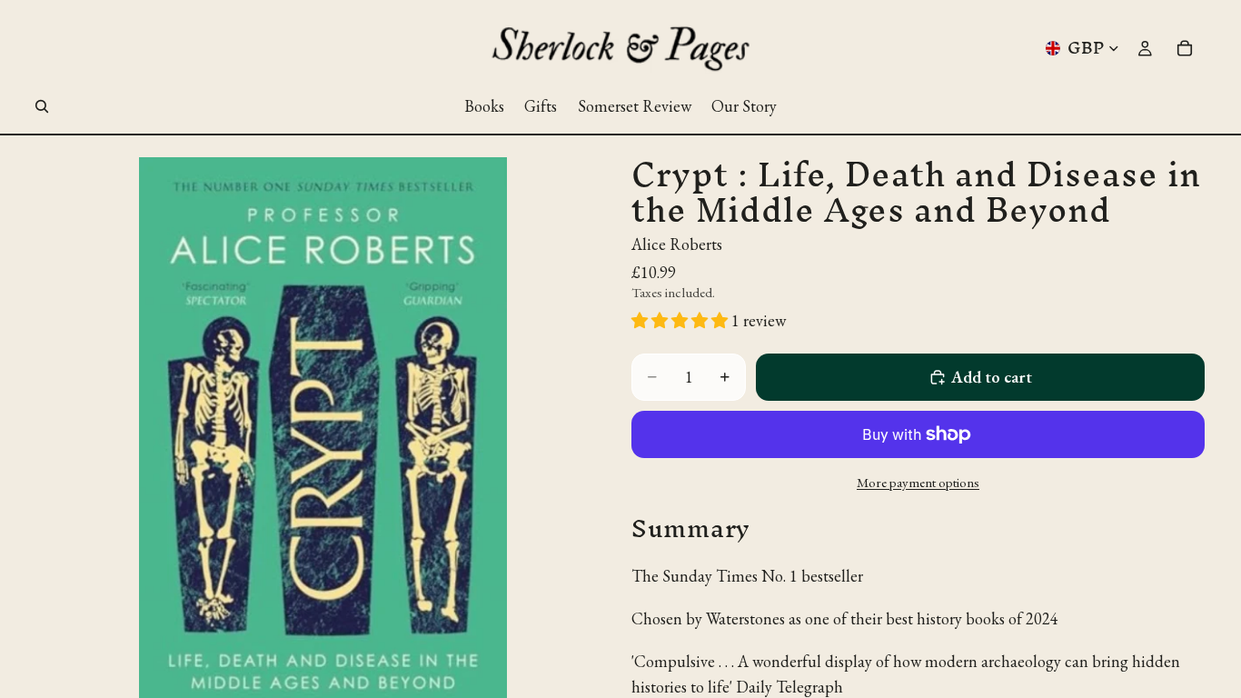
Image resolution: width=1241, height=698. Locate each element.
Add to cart (991, 376)
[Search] (42, 106)
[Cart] (1185, 48)
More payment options (918, 482)
